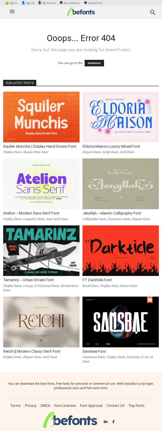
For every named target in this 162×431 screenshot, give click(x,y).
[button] (153, 14)
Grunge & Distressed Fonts (41, 286)
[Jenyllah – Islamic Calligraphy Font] (120, 183)
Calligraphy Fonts (94, 219)
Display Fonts (12, 152)
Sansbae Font (94, 351)
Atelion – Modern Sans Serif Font (31, 213)
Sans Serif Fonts (57, 219)
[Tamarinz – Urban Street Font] (41, 250)
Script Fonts (110, 152)
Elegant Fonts (91, 152)
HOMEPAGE (94, 63)
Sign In (11, 2)
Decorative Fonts (119, 219)
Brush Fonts (90, 286)
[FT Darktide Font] (120, 250)
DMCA (45, 405)
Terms (16, 405)
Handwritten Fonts (36, 152)
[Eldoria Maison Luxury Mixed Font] (120, 117)
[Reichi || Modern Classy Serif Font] (41, 322)
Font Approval (91, 405)
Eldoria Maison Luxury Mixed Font (111, 146)
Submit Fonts (95, 2)
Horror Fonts (128, 286)
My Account (49, 2)
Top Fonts (136, 405)
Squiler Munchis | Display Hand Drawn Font (39, 146)
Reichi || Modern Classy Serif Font (32, 351)
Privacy (30, 405)
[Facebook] (113, 422)
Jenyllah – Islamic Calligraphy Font (111, 213)
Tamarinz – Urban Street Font (28, 280)
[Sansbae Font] (120, 322)
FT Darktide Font (97, 280)
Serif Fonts (127, 152)
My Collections (72, 2)
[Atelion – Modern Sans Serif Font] (41, 183)
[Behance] (106, 422)
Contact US (115, 405)
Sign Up (27, 2)
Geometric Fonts (34, 219)
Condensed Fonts (93, 357)
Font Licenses (65, 405)
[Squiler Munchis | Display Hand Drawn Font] (41, 117)
